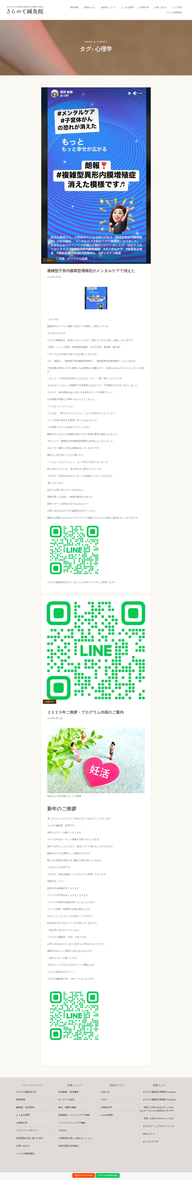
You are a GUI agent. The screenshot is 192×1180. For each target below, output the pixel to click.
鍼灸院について (108, 7)
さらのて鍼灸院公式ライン (60, 972)
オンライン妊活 (66, 1099)
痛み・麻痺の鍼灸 (67, 1107)
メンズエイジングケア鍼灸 (72, 1123)
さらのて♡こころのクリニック (158, 1126)
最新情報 (74, 7)
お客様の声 (144, 7)
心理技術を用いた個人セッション (75, 1138)
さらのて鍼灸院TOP (26, 1092)
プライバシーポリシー (27, 1130)
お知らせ (49, 702)
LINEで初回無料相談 (107, 1175)
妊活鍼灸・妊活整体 (68, 1092)
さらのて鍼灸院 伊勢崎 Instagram (159, 1092)
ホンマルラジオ (151, 1141)
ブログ (49, 260)
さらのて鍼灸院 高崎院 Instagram (159, 1099)
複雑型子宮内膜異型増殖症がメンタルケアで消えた (93, 271)
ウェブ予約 (177, 7)
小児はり (62, 1130)
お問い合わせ (160, 7)
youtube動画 (107, 1115)
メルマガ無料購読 (173, 12)
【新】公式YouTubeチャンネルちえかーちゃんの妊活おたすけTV (156, 1109)
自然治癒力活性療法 (68, 1146)
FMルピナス (149, 1134)
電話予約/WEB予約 (84, 1175)
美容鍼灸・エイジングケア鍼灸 (74, 1115)
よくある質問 (127, 7)
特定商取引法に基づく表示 (29, 1138)
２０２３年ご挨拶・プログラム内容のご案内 (85, 712)
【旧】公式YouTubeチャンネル (158, 1118)
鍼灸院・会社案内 (25, 1107)
